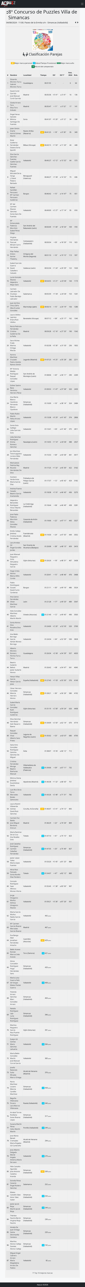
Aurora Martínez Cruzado (13, 357)
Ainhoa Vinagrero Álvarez (14, 905)
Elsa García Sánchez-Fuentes (14, 156)
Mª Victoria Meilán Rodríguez (14, 371)
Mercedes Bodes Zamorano (14, 797)
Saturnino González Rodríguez (14, 747)
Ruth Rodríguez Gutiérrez (14, 712)
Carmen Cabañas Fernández (14, 851)
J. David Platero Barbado (13, 180)
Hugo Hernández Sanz (14, 971)
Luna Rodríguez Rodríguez (14, 1018)
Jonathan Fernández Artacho (14, 942)
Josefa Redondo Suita (13, 1070)
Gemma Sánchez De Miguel (14, 754)
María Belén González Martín (14, 1055)
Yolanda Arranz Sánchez (13, 994)
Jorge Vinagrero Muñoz (14, 897)
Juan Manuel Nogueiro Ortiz (15, 556)
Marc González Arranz (13, 1001)
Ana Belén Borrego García (14, 636)
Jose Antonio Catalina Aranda (15, 1174)
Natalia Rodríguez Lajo (14, 1011)
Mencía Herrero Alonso (13, 695)
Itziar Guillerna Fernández (14, 142)
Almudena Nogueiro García (14, 564)
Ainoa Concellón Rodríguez (14, 963)
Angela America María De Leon (16, 1159)
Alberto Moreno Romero (13, 650)
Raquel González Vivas (13, 733)
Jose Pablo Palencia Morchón (14, 516)
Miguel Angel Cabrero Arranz (15, 1255)
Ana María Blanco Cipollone (14, 399)
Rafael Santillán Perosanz (14, 190)
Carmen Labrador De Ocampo (15, 291)
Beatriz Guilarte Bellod (13, 665)
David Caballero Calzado (14, 270)
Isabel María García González (15, 705)
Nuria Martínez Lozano (13, 1084)
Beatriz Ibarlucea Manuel (14, 771)
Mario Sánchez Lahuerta (13, 1046)
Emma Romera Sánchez (13, 444)
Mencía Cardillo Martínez (13, 1091)
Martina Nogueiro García (14, 1027)
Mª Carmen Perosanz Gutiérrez (14, 197)
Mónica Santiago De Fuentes (15, 121)
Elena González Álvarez (13, 524)
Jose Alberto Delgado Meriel (15, 1152)
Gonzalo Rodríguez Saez (14, 883)
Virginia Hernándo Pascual (14, 239)
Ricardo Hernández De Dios (15, 470)
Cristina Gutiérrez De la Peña (15, 333)
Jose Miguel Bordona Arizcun (14, 825)
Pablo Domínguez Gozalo (14, 585)
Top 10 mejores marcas (43, 1273)
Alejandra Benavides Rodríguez (14, 502)
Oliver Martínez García (13, 604)
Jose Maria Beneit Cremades (14, 1138)
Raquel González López (13, 378)
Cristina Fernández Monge (14, 764)
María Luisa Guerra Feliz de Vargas (15, 980)
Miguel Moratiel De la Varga (15, 173)
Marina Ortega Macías (13, 348)
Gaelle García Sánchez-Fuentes (15, 164)
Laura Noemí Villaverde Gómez (15, 806)
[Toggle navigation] (82, 3)
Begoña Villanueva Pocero (14, 1100)
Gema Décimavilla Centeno (14, 1234)
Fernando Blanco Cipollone (14, 407)
